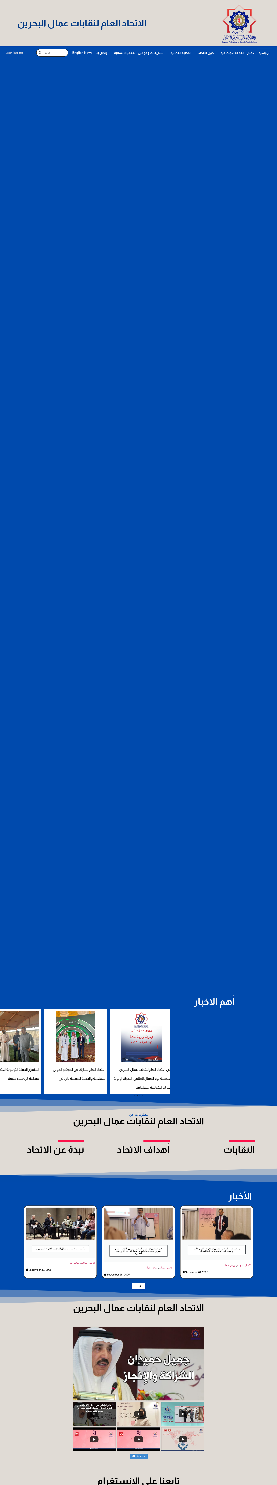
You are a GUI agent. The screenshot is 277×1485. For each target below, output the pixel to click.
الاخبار (251, 52)
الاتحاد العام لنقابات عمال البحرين (82, 23)
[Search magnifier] (40, 53)
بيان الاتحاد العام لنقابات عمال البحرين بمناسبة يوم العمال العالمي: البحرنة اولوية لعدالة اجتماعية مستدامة (78, 1078)
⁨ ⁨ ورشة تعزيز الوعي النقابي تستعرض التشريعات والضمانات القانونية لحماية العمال (216, 1249)
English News (82, 52)
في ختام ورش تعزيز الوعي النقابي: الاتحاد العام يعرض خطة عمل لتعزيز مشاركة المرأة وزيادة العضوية (138, 1251)
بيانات (84, 1262)
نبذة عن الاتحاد (55, 1149)
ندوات (162, 1267)
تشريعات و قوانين (151, 52)
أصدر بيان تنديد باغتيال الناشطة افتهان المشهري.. (60, 1248)
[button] (134, 1095)
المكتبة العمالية (180, 52)
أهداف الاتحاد (143, 1149)
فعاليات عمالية (124, 52)
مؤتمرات (74, 1262)
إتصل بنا (101, 52)
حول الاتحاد (206, 52)
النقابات (239, 1149)
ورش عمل (151, 1267)
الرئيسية (264, 52)
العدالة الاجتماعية (232, 52)
